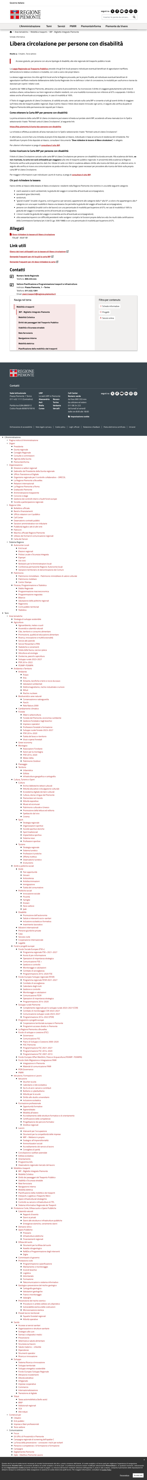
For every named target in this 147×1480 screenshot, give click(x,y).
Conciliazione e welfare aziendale (32, 1152)
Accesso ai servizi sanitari (29, 1325)
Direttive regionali (30, 1124)
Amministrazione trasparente (26, 492)
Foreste (21, 711)
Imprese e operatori (31, 724)
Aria (24, 677)
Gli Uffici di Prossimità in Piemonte (29, 1436)
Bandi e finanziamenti (23, 511)
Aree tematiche (15, 616)
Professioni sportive (31, 841)
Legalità (21, 943)
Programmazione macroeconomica (33, 591)
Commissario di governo (29, 1257)
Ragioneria (23, 603)
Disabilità (22, 912)
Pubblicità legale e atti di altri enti (28, 526)
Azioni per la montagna (33, 751)
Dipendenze (23, 1350)
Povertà (26, 896)
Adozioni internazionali (28, 927)
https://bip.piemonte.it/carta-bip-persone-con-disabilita (35, 126)
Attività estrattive (25, 1377)
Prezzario (27, 1232)
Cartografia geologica (32, 1288)
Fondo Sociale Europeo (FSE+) (31, 949)
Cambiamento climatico (28, 708)
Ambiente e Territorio (23, 668)
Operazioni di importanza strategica (38, 958)
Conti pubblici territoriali (28, 606)
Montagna (22, 745)
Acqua (25, 674)
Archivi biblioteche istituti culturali (37, 785)
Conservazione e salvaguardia (36, 699)
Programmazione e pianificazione (37, 1263)
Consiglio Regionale (22, 452)
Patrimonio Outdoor (32, 761)
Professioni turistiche (32, 853)
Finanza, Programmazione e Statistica (30, 585)
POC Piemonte (29, 1044)
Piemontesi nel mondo (33, 798)
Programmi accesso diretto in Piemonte (40, 1026)
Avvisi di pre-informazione (34, 955)
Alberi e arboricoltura (32, 714)
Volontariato (28, 1276)
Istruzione (22, 1078)
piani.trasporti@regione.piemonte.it (39, 294)
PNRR (73, 26)
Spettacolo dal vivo (31, 813)
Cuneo (41, 408)
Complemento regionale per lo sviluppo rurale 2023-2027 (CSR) (50, 1007)
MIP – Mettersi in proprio (34, 1137)
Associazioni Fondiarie (32, 748)
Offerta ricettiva (30, 856)
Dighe (25, 1254)
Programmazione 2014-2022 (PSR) (38, 1017)
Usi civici (22, 560)
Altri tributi (23, 1411)
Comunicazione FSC (31, 1038)
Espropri (21, 557)
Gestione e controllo (31, 964)
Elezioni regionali (25, 551)
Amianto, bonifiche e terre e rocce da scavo (41, 680)
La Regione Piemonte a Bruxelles (28, 480)
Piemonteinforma (21, 461)
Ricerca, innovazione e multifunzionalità (35, 637)
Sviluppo (17, 1359)
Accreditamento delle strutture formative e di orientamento (49, 1115)
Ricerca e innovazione (27, 1356)
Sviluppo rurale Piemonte (29, 1004)
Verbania (57, 405)
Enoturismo (28, 862)
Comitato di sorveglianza (33, 970)
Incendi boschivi (30, 1269)
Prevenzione (23, 1337)
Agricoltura (18, 622)
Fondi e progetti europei (24, 946)
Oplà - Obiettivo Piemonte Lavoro (28, 1454)
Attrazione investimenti (28, 1374)
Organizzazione (16, 464)
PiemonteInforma (91, 26)
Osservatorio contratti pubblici (27, 520)
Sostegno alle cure (26, 1331)
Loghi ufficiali (74, 427)
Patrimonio (19, 572)
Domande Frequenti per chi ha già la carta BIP (30, 256)
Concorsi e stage (21, 495)
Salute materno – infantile (29, 1346)
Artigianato (23, 1380)
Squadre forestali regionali (34, 1316)
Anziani (26, 902)
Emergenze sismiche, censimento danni (40, 1223)
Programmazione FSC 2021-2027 (37, 1047)
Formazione (28, 1279)
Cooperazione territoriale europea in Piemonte (43, 1023)
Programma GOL (25, 1161)
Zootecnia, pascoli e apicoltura (31, 656)
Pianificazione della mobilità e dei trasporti (37, 348)
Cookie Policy (106, 1470)
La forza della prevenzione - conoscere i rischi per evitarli (38, 1442)
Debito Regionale (25, 588)
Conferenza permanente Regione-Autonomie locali (40, 566)
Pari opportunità (30, 872)
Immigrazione (29, 884)
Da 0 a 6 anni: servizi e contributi (37, 1088)
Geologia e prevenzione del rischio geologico (37, 1285)
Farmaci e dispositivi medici (30, 1334)
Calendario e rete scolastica (35, 1084)
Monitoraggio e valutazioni (34, 967)
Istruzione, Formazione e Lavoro (28, 1075)
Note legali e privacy (44, 427)
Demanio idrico (25, 1226)
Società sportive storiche (33, 828)
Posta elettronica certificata (114, 427)
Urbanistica (28, 770)
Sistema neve (29, 838)
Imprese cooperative (27, 1384)
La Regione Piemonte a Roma (27, 486)
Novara (56, 399)
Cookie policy (60, 427)
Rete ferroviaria (25, 333)
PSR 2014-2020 (30, 733)
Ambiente (22, 671)
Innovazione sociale (31, 893)
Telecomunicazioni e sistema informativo (40, 1282)
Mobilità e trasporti (25, 306)
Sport (20, 819)
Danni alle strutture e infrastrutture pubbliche (42, 1220)
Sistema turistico (30, 850)
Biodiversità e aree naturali (30, 696)
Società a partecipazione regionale (28, 502)
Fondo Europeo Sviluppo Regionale (33, 1371)
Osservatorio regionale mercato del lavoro (36, 1165)
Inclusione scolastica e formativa (37, 921)
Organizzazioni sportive (33, 825)
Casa (20, 933)
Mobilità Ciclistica (26, 317)
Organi (12, 443)
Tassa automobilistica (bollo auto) (32, 1399)
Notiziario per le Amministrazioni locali (35, 563)
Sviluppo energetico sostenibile (31, 1368)
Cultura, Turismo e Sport (24, 779)
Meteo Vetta (28, 757)
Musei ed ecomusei (31, 804)
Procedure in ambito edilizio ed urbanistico (41, 1303)
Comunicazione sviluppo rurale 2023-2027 (41, 1013)
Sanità (16, 1322)
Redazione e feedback (91, 427)
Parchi (25, 702)
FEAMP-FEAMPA (25, 665)
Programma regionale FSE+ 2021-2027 (40, 952)
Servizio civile (24, 936)
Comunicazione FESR (32, 995)
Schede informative (110, 306)
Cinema (26, 816)
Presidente (18, 446)
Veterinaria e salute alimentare (31, 1340)
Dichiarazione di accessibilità (21, 427)
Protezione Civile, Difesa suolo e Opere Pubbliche (35, 1208)
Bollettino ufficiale (22, 508)
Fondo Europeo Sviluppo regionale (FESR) (36, 976)
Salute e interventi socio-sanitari (37, 918)
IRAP (20, 1402)
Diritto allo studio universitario (36, 1097)
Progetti (105, 312)
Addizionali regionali (27, 1405)
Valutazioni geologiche (32, 1291)
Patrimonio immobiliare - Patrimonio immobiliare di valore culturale (47, 576)
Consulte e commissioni (24, 455)
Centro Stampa (24, 582)
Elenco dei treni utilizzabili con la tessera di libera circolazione (38, 251)
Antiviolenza (28, 878)
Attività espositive (30, 801)
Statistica (22, 609)
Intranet (132, 427)
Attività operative (30, 1319)
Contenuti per (15, 1414)
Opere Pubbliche (25, 1229)
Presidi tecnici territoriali (28, 1313)
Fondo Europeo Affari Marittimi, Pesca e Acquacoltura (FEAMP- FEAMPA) (50, 1057)
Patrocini (18, 529)
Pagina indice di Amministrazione (23, 440)
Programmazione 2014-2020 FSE (37, 973)
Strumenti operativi (26, 1353)
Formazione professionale (29, 1103)
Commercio (23, 1387)
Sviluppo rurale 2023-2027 (30, 659)
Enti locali (22, 548)
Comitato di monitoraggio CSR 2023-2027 (41, 1010)
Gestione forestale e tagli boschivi (37, 720)
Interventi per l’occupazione (35, 1131)
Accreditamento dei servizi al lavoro (38, 1146)
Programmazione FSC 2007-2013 (37, 1054)
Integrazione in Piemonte (34, 1063)
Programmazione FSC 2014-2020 (37, 1050)
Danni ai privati (29, 1217)
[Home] (11, 32)
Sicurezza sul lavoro (27, 1343)
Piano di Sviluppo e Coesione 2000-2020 (41, 1041)
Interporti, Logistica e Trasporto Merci (34, 1195)
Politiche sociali (25, 890)
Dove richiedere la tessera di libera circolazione (33, 234)
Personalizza (124, 1475)
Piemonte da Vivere (117, 26)
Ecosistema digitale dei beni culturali (38, 791)
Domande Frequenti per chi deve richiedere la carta (32, 261)
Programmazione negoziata (30, 594)
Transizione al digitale (27, 1393)
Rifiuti (25, 690)
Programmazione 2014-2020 (36, 1001)
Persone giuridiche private (29, 930)
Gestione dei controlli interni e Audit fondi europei (35, 498)
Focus (16, 1433)
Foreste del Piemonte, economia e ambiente (42, 717)
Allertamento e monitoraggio (35, 1266)
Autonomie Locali (21, 545)
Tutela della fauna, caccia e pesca (32, 650)
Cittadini (17, 1417)
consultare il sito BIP (50, 145)
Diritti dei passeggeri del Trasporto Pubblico (38, 322)
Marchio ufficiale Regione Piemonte (29, 532)
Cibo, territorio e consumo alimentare (34, 631)
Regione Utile (15, 505)
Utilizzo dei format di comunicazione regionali (33, 535)
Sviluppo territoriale (26, 1365)
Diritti (20, 869)
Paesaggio (22, 764)
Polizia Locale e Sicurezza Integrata (33, 554)
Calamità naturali (25, 1211)
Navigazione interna (27, 338)
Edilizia (26, 773)
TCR (20, 1408)
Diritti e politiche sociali (24, 865)
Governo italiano (17, 2)
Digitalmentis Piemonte (24, 1451)
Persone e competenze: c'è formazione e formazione (36, 1445)
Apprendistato (29, 1109)
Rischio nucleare (30, 693)
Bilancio (21, 597)
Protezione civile (25, 1260)
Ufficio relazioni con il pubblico (27, 514)
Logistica (27, 1273)
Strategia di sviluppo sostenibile (27, 619)
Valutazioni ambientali (32, 683)
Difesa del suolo (25, 1242)
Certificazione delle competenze (37, 1118)
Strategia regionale (31, 822)
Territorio (22, 767)
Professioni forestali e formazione (37, 727)
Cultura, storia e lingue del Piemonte (38, 795)
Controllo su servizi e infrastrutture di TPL (36, 1202)
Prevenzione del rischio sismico (32, 1300)
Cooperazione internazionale (30, 939)
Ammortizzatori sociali (32, 1143)
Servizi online (108, 318)
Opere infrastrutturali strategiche (32, 1198)
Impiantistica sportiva (32, 835)
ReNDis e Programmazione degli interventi (41, 1251)
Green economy (25, 742)
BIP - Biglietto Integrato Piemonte (34, 312)
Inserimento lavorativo (33, 924)
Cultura (21, 782)
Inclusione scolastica (32, 1100)
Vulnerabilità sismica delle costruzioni (39, 1306)
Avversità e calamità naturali (30, 628)
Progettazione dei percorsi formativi (38, 1121)
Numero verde (74, 396)
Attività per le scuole (32, 1094)
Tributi (16, 1396)
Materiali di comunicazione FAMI (37, 1066)
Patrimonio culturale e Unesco (36, 807)
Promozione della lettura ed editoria (38, 810)
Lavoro (21, 1128)
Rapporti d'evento (30, 1214)
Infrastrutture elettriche (33, 1236)
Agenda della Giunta (22, 458)
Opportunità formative (32, 1106)
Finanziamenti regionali (33, 1239)
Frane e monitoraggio (32, 1294)
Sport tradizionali (30, 832)
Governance (28, 1035)
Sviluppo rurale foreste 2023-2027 (38, 730)
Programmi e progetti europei (31, 1020)
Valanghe (27, 1297)
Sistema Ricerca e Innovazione (31, 1362)
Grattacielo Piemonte (23, 489)
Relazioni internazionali (24, 483)
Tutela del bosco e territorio (35, 736)
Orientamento (24, 1158)
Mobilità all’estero (30, 1112)
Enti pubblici (19, 1421)
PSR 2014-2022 (25, 662)
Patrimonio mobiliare (27, 579)
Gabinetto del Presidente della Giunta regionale (34, 471)
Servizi (61, 26)
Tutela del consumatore (33, 887)
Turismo (21, 844)
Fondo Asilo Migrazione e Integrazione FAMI (37, 1060)
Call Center (18, 517)
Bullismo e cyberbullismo (34, 1091)
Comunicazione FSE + (32, 961)
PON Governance (25, 1069)
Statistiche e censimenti (28, 647)
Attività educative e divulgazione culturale (41, 788)
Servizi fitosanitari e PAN (29, 643)
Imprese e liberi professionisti (26, 1424)
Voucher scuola (29, 1081)
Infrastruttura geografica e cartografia (39, 776)
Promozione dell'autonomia (35, 915)
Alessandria (44, 399)
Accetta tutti (138, 1475)
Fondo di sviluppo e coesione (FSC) (33, 1032)
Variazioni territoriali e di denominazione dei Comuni (41, 569)
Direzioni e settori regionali (25, 468)
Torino (56, 402)
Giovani (26, 875)
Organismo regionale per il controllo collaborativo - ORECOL (40, 477)
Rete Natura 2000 (30, 705)
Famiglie (26, 899)
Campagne (18, 1448)
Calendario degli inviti (32, 986)
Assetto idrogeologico (32, 1248)
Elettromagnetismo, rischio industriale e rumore (43, 687)
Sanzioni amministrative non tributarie (30, 523)
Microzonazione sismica (33, 1310)
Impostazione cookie (80, 416)
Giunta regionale (21, 449)
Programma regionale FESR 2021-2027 (40, 980)
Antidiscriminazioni (31, 881)
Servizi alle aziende (26, 640)
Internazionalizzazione (28, 1390)
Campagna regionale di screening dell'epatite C (34, 1439)
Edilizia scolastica (25, 1155)
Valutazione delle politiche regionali (33, 600)
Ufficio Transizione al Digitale (26, 474)
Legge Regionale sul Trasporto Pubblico (30, 68)
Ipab (25, 909)
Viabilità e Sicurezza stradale (31, 327)
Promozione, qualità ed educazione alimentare (38, 634)
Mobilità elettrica (26, 343)
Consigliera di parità (31, 1149)
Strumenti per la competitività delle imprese (42, 1134)
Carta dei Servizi (21, 539)
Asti (40, 402)
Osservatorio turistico (32, 859)
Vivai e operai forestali (32, 739)
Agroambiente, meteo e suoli (30, 625)
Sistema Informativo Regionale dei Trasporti (37, 1205)
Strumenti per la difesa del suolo (37, 1245)
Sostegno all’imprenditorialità (35, 1140)
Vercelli (56, 408)
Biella (41, 405)
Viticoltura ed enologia (28, 653)
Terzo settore (28, 905)
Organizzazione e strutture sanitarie (33, 1328)
